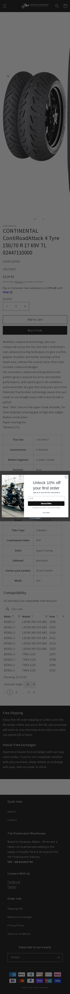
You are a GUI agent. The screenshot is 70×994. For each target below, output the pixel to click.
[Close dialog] (66, 476)
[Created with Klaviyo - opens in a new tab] (35, 518)
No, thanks (46, 512)
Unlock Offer (46, 503)
